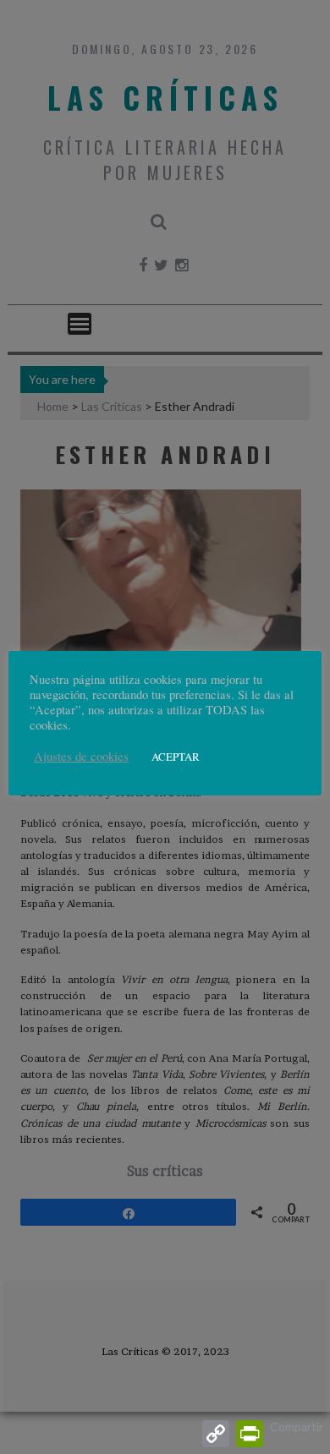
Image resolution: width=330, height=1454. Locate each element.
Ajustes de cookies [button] (81, 756)
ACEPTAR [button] (175, 756)
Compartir (296, 1426)
